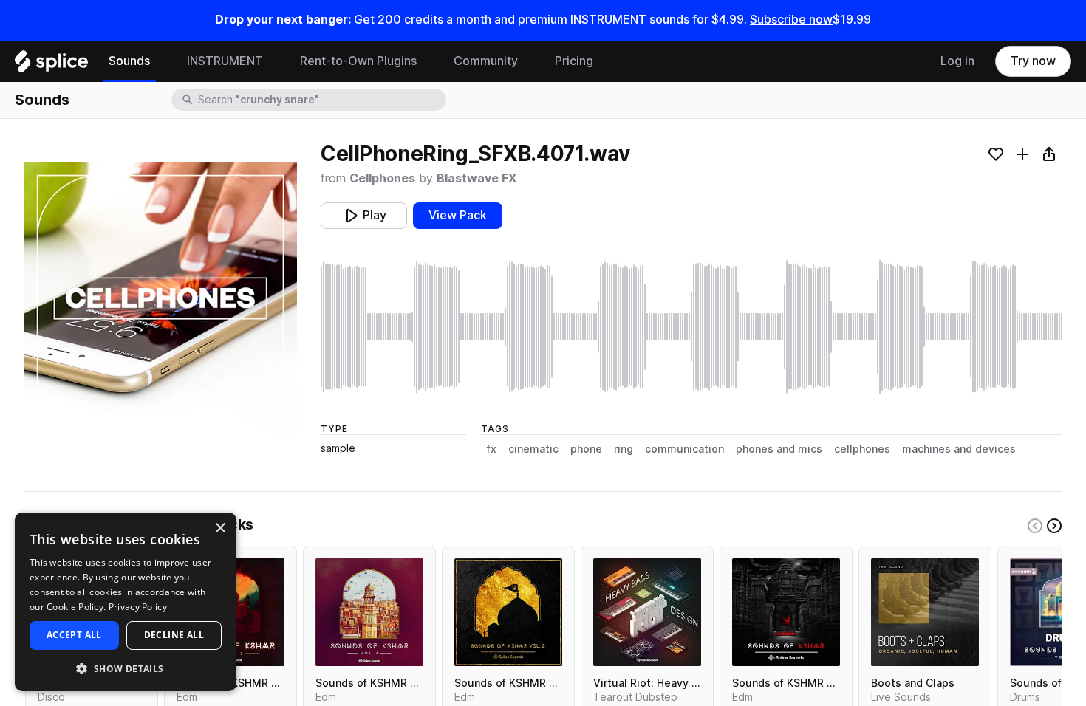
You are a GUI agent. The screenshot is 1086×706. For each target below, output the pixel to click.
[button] (126, 667)
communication (684, 449)
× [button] (219, 528)
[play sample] (691, 327)
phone (586, 449)
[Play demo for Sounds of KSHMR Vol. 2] (508, 612)
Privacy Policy (138, 606)
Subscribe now (791, 20)
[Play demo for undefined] (160, 298)
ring (623, 449)
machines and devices (959, 449)
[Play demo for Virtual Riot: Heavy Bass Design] (647, 612)
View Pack (457, 215)
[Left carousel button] (1035, 525)
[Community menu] (529, 61)
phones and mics (779, 449)
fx (491, 449)
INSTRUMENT (225, 61)
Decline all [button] (174, 634)
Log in (957, 61)
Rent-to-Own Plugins (358, 61)
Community (486, 61)
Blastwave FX (476, 178)
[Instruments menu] (274, 61)
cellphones (862, 449)
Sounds (129, 61)
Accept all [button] (74, 634)
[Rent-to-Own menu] (428, 61)
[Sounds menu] (161, 61)
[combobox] (320, 100)
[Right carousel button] (1054, 525)
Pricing (574, 61)
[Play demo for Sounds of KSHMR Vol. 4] (369, 612)
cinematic (533, 449)
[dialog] (125, 602)
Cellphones (382, 178)
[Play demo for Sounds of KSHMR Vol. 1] (786, 612)
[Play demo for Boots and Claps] (925, 612)
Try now (1033, 61)
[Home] (51, 65)
